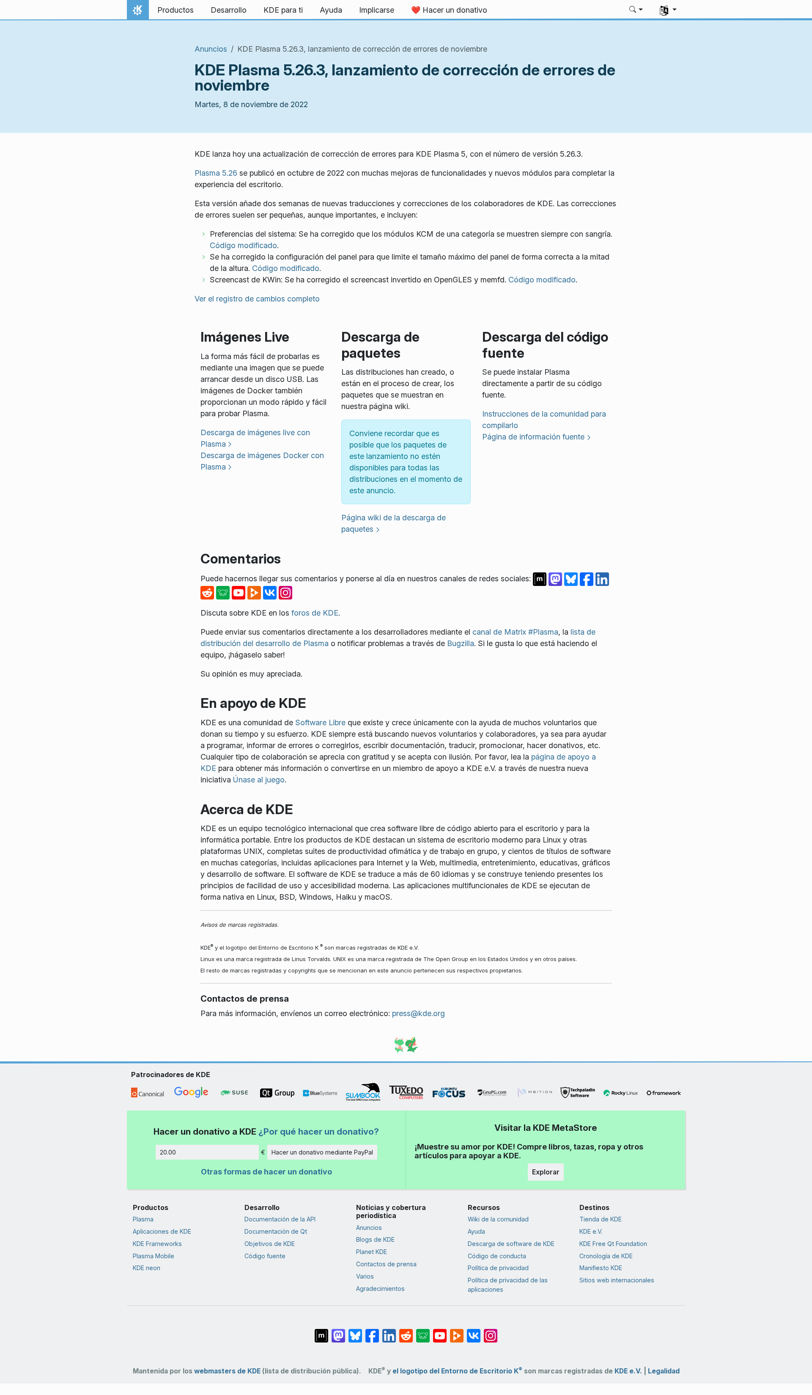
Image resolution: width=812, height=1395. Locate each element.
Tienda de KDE (600, 1219)
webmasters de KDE (227, 1371)
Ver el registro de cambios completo (257, 298)
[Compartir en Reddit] (208, 591)
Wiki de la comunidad (498, 1219)
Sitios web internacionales (616, 1280)
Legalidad (664, 1371)
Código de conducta (497, 1256)
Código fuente (264, 1256)
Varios (365, 1276)
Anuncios (211, 48)
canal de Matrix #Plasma (515, 631)
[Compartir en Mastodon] (556, 578)
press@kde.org (418, 1013)
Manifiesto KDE (600, 1267)
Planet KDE (371, 1251)
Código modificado (243, 245)
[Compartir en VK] (271, 591)
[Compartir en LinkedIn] (602, 578)
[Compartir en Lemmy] (224, 591)
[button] (636, 10)
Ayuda (476, 1231)
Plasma (143, 1219)
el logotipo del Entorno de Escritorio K (457, 1371)
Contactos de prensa (386, 1264)
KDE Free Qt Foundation (613, 1243)
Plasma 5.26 (216, 173)
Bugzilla (460, 643)
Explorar (546, 1172)
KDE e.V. (591, 1231)
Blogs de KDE (375, 1239)
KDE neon (146, 1267)
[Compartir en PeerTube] (255, 591)
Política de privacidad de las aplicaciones (508, 1284)
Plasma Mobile (153, 1256)
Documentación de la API (279, 1219)
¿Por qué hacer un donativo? (318, 1131)
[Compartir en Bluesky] (572, 578)
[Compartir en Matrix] (541, 578)
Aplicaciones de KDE (162, 1231)
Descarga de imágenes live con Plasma (255, 438)
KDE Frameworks (157, 1243)
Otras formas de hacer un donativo (266, 1171)
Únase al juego (259, 779)
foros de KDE (314, 612)
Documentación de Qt (275, 1231)
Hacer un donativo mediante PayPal (322, 1152)
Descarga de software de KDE (511, 1243)
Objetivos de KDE (269, 1243)
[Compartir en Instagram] (285, 591)
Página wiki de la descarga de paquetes (393, 523)
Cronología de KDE (606, 1256)
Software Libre (320, 722)
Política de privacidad (498, 1267)
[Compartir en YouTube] (239, 591)
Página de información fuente (533, 436)
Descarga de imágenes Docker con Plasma (262, 461)
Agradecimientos (380, 1288)
